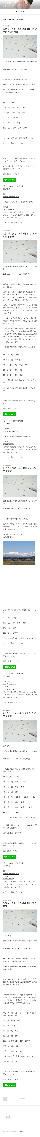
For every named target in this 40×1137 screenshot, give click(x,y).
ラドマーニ (9, 3)
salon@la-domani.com (11, 197)
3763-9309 (10, 209)
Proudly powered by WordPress (14, 1132)
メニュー (21, 11)
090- (4, 209)
